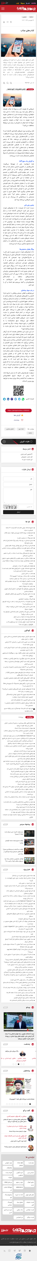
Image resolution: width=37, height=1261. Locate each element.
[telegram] (19, 399)
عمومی (24, 17)
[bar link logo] (4, 3)
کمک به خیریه (19, 1195)
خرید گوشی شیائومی (20, 1174)
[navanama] (33, 3)
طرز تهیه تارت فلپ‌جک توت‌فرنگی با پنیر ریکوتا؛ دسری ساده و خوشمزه (18, 709)
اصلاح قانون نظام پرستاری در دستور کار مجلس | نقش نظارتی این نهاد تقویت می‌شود (14, 1120)
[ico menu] (3, 9)
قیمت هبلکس (30, 1210)
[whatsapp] (23, 399)
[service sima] (23, 3)
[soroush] (4, 399)
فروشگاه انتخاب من (8, 1188)
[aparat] (26, 1251)
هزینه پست (9, 1173)
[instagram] (10, 1251)
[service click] (17, 3)
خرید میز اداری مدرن (8, 1211)
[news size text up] (4, 83)
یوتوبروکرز (9, 1168)
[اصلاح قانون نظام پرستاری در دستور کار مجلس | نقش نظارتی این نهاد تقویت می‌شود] (30, 1119)
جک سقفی (20, 1210)
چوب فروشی (8, 1163)
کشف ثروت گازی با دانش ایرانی (18, 1141)
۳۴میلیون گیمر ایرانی (26, 454)
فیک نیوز (21, 429)
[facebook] (12, 399)
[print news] (4, 22)
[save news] (11, 22)
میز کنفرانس (19, 1217)
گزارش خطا (17, 415)
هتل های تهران (30, 1195)
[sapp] (31, 1251)
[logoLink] (26, 8)
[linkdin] (8, 399)
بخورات (10, 1177)
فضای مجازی (9, 429)
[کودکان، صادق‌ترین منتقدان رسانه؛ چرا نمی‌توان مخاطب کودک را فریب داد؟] (28, 860)
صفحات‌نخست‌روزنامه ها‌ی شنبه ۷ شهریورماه (21, 1099)
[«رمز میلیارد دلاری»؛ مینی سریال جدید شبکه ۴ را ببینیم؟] (28, 833)
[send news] (8, 22)
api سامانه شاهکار (20, 1164)
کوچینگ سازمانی (10, 1203)
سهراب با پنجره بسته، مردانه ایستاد (17, 1131)
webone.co (19, 1187)
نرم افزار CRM (8, 1182)
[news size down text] (11, 83)
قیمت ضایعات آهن (30, 1203)
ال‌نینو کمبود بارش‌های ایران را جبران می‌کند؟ (15, 1147)
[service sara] (28, 3)
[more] (5, 824)
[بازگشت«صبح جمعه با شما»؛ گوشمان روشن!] (28, 842)
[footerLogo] (24, 1230)
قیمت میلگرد (30, 1217)
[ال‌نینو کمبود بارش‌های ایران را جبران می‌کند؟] (30, 1148)
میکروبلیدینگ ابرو (8, 1196)
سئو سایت (31, 1163)
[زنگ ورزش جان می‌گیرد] (31, 1053)
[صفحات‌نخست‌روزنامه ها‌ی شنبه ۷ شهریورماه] (18, 1086)
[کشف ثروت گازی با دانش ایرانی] (30, 1138)
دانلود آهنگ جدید (30, 1183)
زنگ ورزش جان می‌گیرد (20, 1051)
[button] (23, 1064)
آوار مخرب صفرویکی (26, 457)
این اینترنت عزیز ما (27, 459)
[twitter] (15, 399)
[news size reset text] (7, 83)
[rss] (6, 1251)
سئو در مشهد (19, 1182)
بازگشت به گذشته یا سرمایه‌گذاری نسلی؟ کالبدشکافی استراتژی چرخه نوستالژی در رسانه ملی (13, 851)
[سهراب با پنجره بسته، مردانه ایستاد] (30, 1128)
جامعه (31, 17)
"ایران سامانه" (24, 1246)
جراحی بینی (30, 1173)
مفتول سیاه (20, 1202)
